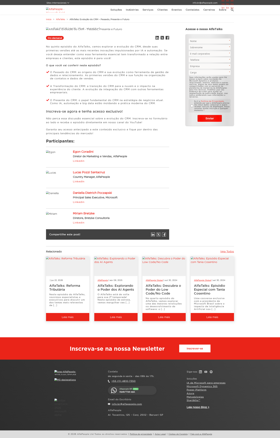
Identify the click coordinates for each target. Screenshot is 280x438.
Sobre (222, 9)
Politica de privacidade (141, 434)
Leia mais (68, 317)
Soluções (116, 9)
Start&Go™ (193, 400)
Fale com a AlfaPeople (201, 434)
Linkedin (78, 160)
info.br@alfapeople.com (205, 3)
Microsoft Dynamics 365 (202, 386)
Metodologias (195, 397)
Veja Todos (227, 251)
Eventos (177, 9)
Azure (190, 393)
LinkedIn (78, 181)
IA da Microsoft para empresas (206, 382)
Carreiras (209, 9)
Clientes (162, 9)
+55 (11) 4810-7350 (123, 381)
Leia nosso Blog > (198, 407)
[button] (231, 9)
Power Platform (196, 389)
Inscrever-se (195, 348)
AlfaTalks (60, 19)
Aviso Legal (160, 434)
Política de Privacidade (212, 101)
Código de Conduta (178, 434)
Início (48, 19)
